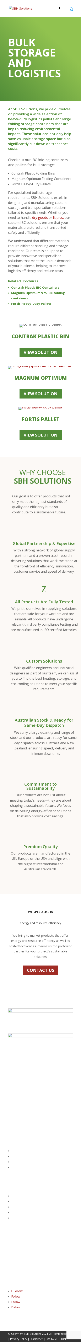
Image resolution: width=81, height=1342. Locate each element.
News (14, 1218)
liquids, (58, 217)
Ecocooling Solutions (24, 1162)
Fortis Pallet (40, 419)
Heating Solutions (22, 1151)
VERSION (60, 1339)
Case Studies (19, 1207)
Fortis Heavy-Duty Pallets (31, 303)
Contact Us (18, 1201)
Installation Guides (23, 1212)
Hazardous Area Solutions (27, 1167)
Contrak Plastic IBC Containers (35, 287)
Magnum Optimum (40, 377)
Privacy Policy (18, 1339)
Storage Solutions (22, 1156)
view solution (41, 352)
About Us (17, 1196)
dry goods (39, 217)
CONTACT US (40, 970)
